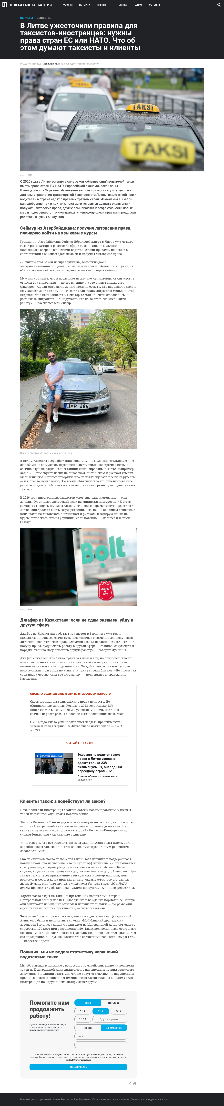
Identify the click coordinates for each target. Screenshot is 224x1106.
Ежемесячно (114, 1027)
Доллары (114, 1002)
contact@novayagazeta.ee (78, 1060)
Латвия (138, 5)
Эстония (154, 5)
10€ (83, 1011)
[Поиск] (219, 5)
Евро (87, 1002)
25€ (101, 1011)
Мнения (101, 5)
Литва (123, 5)
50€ (119, 1011)
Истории (84, 5)
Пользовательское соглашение (110, 1099)
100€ (82, 1019)
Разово (87, 1027)
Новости (67, 5)
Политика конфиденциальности (149, 1099)
